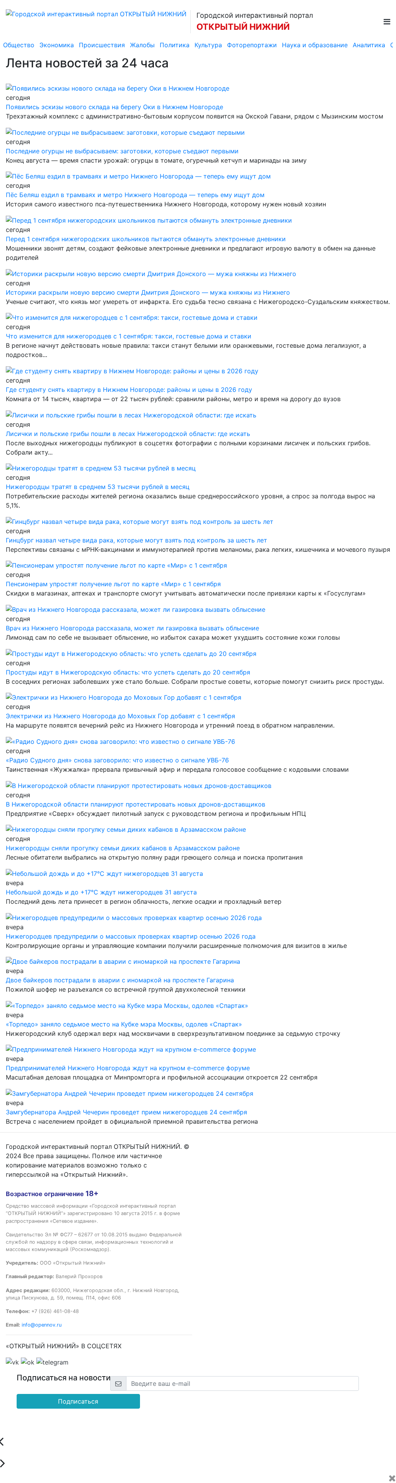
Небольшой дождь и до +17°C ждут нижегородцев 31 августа (101, 892)
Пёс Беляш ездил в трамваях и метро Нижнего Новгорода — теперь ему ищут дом (135, 195)
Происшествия (102, 45)
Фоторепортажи (252, 45)
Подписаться (78, 1401)
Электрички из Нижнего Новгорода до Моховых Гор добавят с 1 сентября (120, 716)
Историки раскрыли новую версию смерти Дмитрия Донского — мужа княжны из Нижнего (148, 292)
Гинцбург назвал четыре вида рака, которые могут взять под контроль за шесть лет (136, 540)
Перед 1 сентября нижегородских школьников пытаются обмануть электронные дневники (146, 239)
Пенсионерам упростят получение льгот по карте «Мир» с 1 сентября (113, 584)
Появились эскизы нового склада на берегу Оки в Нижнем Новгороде (114, 107)
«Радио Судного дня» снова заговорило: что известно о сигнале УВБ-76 (117, 760)
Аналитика (369, 45)
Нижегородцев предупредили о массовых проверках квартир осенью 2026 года (131, 936)
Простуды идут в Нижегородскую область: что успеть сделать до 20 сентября (128, 672)
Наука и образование (315, 45)
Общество (18, 45)
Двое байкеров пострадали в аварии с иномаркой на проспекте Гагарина (120, 980)
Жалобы (142, 45)
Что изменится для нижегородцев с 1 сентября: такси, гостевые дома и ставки (128, 336)
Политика (174, 45)
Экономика (56, 45)
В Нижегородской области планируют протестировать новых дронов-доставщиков (135, 804)
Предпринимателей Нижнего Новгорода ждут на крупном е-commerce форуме (128, 1068)
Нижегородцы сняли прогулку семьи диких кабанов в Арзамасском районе (123, 848)
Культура (208, 45)
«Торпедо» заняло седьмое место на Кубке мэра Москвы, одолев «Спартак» (124, 1024)
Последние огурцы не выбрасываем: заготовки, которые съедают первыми (122, 151)
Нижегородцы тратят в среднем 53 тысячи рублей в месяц (97, 487)
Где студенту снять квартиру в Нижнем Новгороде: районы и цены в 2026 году (129, 389)
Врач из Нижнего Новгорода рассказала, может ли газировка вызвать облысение (132, 628)
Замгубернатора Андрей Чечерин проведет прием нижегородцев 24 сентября (126, 1112)
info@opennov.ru (41, 1325)
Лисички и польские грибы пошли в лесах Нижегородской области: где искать (128, 434)
